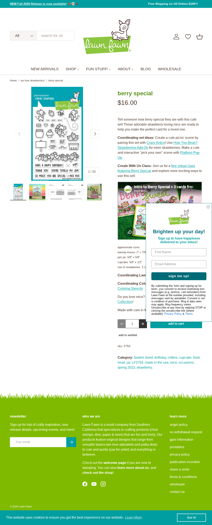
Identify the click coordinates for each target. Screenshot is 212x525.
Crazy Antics (156, 142)
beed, (149, 357)
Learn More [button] (133, 517)
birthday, (160, 357)
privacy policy (180, 454)
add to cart (176, 323)
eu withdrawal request (186, 432)
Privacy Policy (173, 314)
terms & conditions (183, 477)
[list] (57, 134)
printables (177, 447)
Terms (189, 314)
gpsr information (181, 439)
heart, (122, 362)
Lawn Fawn (25, 506)
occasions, (186, 362)
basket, (139, 357)
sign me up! (179, 276)
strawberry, (145, 367)
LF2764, (138, 362)
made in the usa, (157, 362)
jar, (129, 362)
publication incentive (185, 462)
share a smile (179, 469)
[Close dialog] (208, 207)
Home (13, 80)
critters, (173, 357)
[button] (199, 36)
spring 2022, (127, 367)
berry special (55, 80)
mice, (174, 362)
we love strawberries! (33, 80)
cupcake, (185, 357)
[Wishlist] (188, 36)
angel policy (179, 424)
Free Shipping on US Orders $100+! (173, 3)
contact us (177, 492)
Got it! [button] (191, 517)
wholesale (177, 484)
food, (196, 357)
